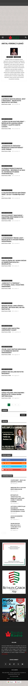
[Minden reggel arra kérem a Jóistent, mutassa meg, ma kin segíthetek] (14, 298)
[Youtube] (22, 664)
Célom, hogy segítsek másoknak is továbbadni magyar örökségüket (14, 351)
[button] (2, 37)
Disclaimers (15, 670)
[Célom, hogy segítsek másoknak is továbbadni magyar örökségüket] (14, 341)
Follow (23, 463)
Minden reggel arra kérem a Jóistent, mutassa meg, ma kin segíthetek (13, 307)
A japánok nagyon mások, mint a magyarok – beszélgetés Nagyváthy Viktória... (14, 100)
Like (24, 459)
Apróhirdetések (7, 476)
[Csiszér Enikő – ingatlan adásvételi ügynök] (5, 482)
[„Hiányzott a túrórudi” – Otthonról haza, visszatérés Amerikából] (14, 275)
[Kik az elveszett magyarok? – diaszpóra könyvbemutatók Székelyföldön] (14, 207)
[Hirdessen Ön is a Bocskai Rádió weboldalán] (5, 489)
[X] (18, 664)
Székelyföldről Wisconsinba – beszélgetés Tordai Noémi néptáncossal (13, 394)
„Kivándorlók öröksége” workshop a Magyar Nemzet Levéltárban (12, 147)
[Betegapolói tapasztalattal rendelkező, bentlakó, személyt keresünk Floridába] (5, 497)
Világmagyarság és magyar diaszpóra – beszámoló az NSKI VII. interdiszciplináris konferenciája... (13, 171)
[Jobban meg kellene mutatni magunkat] (14, 364)
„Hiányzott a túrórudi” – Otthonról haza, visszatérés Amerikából (13, 284)
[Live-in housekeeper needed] (5, 518)
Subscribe (23, 469)
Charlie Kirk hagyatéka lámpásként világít (11, 329)
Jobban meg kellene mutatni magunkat (13, 372)
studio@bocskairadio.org (15, 678)
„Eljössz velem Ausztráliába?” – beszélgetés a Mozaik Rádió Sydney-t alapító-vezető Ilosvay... (13, 124)
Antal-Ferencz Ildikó (6, 104)
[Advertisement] (14, 21)
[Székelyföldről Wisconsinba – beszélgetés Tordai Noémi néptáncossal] (14, 385)
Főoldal (3, 41)
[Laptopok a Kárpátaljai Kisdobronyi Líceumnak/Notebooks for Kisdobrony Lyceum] (5, 508)
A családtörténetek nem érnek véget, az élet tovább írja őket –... (14, 194)
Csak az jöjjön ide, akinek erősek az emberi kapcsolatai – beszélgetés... (14, 262)
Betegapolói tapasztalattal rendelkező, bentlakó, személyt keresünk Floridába (17, 498)
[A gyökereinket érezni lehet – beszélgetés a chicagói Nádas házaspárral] (14, 230)
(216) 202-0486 (15, 676)
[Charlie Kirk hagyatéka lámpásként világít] (14, 320)
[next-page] (18, 405)
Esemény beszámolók (7, 96)
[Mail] (9, 664)
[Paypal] (14, 664)
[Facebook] (5, 664)
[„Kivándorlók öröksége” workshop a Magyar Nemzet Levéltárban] (14, 138)
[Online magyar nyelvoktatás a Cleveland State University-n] (5, 525)
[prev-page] (3, 533)
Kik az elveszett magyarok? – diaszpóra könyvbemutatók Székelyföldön (12, 217)
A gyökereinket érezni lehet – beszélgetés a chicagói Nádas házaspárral (13, 239)
